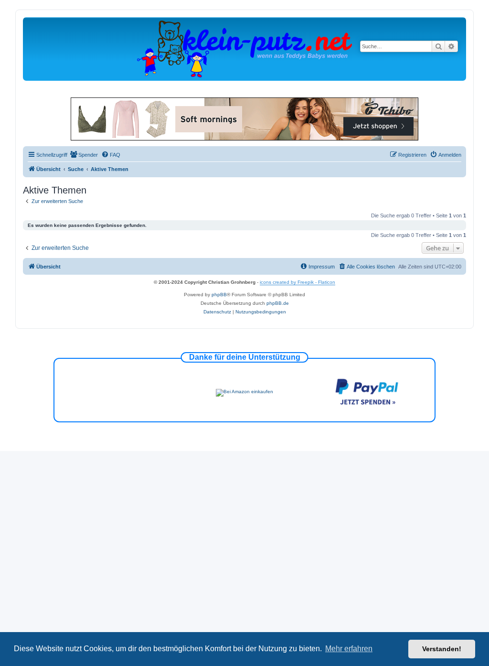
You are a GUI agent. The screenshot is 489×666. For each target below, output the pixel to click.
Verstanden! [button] (441, 649)
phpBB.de (277, 303)
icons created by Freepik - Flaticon (297, 282)
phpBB (219, 294)
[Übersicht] (244, 48)
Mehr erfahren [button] (348, 649)
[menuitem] (84, 155)
